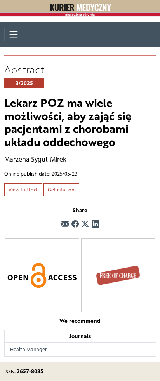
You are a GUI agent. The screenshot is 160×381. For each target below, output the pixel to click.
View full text (23, 189)
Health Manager (28, 349)
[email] (65, 224)
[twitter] (85, 224)
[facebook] (75, 224)
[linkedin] (95, 224)
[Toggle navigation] (13, 34)
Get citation (61, 189)
